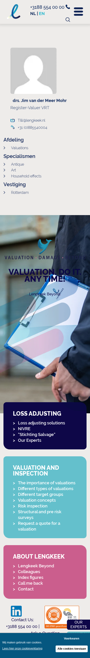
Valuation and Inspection (36, 470)
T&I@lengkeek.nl (31, 120)
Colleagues (29, 571)
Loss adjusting (37, 414)
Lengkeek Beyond (44, 294)
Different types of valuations (45, 488)
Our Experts (29, 440)
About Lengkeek (39, 556)
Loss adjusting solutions (41, 422)
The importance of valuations (46, 482)
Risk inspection (33, 506)
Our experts (78, 624)
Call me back (30, 583)
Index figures (30, 577)
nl (33, 13)
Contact (26, 589)
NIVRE (24, 428)
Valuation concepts (37, 500)
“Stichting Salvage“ (36, 434)
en (42, 13)
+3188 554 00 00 (48, 7)
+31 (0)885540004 (32, 127)
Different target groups (40, 494)
